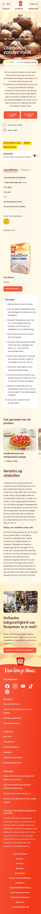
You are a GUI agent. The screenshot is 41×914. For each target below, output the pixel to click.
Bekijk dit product (12, 289)
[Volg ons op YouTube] (23, 688)
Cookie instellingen (20, 854)
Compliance (20, 883)
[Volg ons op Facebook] (7, 688)
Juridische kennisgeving (20, 897)
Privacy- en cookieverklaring (20, 878)
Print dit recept (30, 115)
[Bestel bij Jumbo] (6, 221)
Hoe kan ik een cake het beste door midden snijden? (20, 800)
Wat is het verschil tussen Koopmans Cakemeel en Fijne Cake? (17, 786)
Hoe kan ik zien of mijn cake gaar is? (17, 794)
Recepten (6, 9)
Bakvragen (20, 869)
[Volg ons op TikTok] (31, 688)
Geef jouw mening (30, 62)
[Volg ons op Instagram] (15, 688)
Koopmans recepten (15, 39)
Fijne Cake (7, 737)
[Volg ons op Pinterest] (7, 693)
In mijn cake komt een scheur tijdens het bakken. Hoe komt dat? (19, 778)
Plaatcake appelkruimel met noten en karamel (18, 711)
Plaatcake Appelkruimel (12, 763)
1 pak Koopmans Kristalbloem (15, 178)
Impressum (20, 902)
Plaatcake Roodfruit (11, 747)
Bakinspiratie (33, 9)
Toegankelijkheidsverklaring (20, 888)
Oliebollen (27, 39)
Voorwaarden (20, 873)
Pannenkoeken (9, 742)
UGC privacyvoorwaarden (20, 893)
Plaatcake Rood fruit (11, 704)
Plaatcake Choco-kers (12, 723)
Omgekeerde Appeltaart (13, 758)
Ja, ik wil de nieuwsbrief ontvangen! (19, 650)
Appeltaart (8, 752)
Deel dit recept (12, 115)
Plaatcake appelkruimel (12, 718)
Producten (19, 9)
